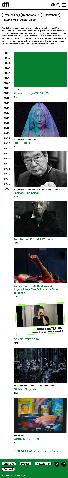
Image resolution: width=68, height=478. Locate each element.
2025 (6, 57)
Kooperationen (31, 15)
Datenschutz (20, 475)
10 (54, 451)
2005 (6, 158)
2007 (6, 148)
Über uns (8, 463)
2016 (6, 103)
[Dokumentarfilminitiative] (5, 4)
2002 (6, 173)
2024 (6, 63)
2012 (6, 123)
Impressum (7, 475)
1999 (6, 188)
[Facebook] (57, 464)
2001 (6, 178)
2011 (6, 128)
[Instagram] (63, 464)
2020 (6, 83)
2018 (6, 93)
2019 (6, 88)
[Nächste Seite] (57, 451)
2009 (6, 138)
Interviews (9, 19)
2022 (6, 73)
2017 (6, 98)
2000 (6, 183)
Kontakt (8, 469)
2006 (6, 153)
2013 (6, 118)
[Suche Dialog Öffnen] (58, 5)
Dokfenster (52, 15)
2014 (6, 113)
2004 (6, 163)
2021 (6, 78)
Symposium (10, 15)
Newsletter (43, 463)
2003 (6, 168)
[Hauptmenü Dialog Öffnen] (64, 5)
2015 (6, 108)
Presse (25, 463)
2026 (6, 52)
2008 (6, 143)
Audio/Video (28, 19)
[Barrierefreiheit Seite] (53, 4)
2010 (6, 133)
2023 (6, 68)
